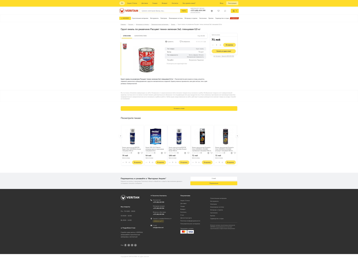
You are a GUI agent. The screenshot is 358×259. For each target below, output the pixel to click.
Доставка (145, 3)
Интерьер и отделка (191, 18)
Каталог (131, 24)
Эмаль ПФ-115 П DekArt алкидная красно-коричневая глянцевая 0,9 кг (155, 149)
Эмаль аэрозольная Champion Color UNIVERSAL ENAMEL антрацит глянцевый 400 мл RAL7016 (224, 149)
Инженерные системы (176, 18)
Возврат (164, 3)
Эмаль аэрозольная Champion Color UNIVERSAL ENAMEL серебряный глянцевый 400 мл (201, 149)
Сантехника (203, 18)
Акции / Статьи (132, 3)
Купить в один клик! (224, 51)
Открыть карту (158, 221)
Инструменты (154, 18)
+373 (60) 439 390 (198, 10)
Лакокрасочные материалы (160, 24)
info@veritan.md (158, 227)
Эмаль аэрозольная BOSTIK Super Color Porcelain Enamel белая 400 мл (177, 149)
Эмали (173, 24)
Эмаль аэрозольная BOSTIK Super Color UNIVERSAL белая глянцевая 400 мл (131, 149)
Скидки (154, 3)
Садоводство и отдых (222, 18)
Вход (221, 3)
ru (122, 3)
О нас (182, 215)
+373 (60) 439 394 (158, 208)
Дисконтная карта (186, 218)
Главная (123, 24)
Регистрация (232, 3)
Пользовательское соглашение (190, 224)
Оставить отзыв (179, 108)
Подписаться (213, 183)
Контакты (175, 3)
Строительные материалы (140, 18)
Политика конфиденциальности (190, 221)
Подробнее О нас (128, 228)
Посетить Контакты (159, 196)
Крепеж (211, 18)
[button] (120, 135)
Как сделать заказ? (189, 3)
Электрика (163, 18)
